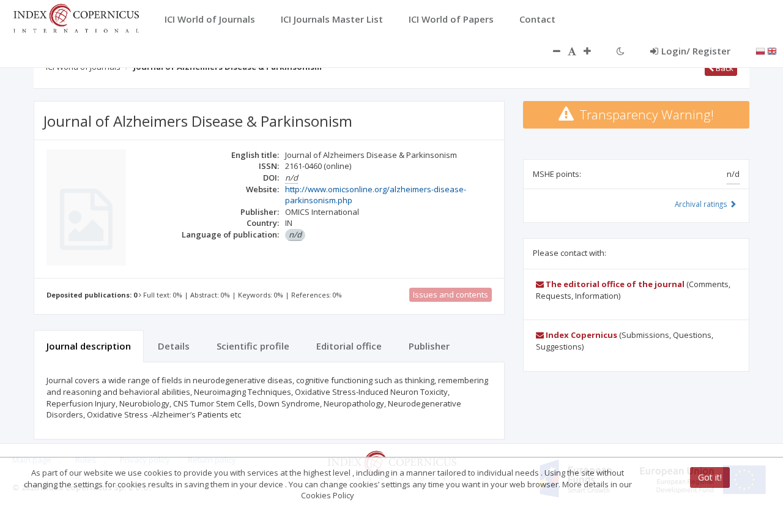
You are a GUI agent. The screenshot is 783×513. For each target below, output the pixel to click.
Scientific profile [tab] (253, 346)
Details (174, 346)
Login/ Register (695, 51)
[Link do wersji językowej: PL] (760, 50)
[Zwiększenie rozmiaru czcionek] (593, 51)
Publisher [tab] (429, 346)
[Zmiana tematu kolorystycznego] (620, 51)
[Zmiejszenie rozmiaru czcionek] (550, 51)
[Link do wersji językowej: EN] (772, 50)
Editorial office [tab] (349, 346)
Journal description (88, 346)
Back (723, 67)
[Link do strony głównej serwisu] (76, 17)
